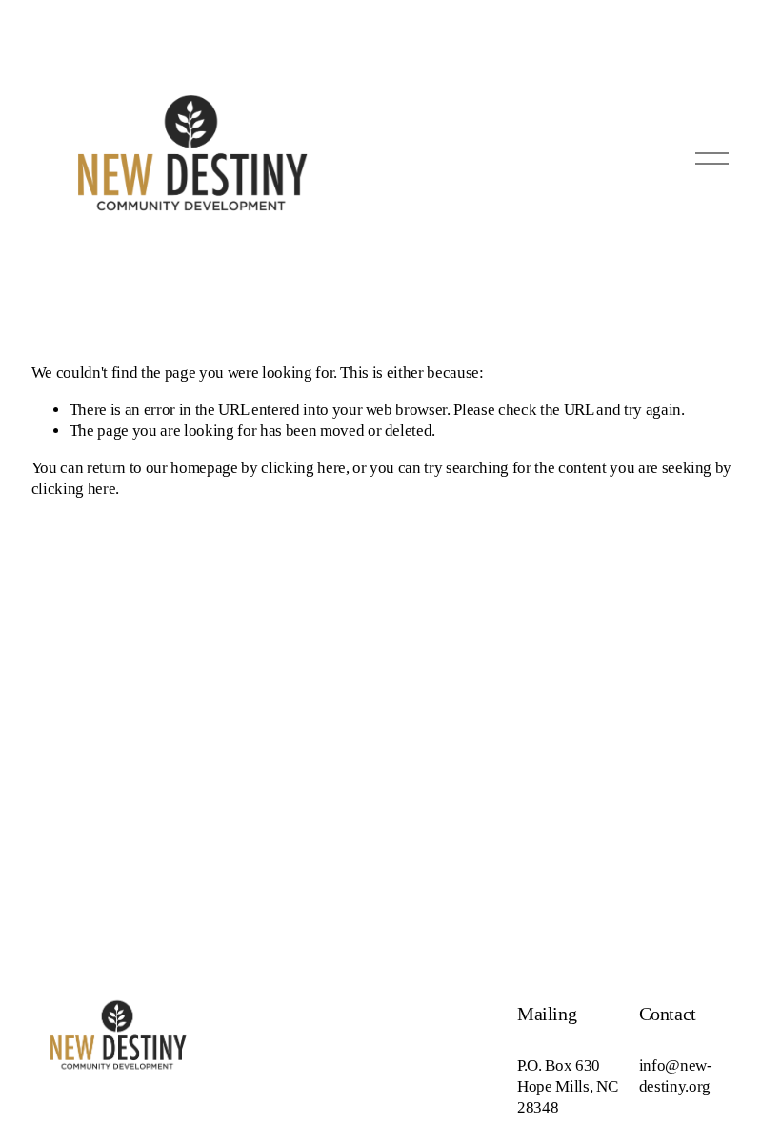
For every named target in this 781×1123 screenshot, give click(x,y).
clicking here (303, 468)
